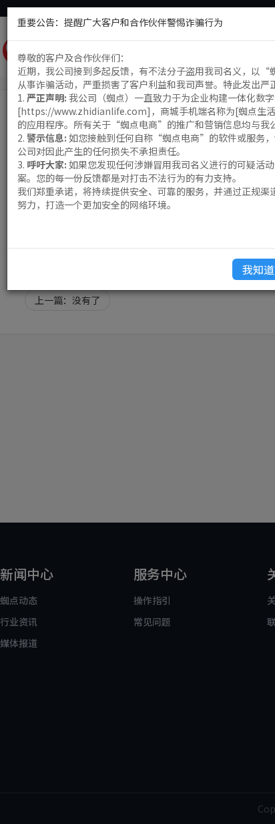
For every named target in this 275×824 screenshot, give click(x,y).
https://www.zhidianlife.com (84, 111)
